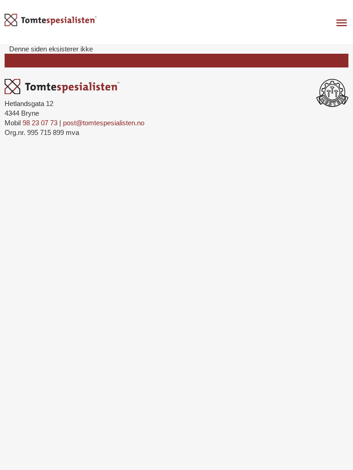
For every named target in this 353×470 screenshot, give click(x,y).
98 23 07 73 (40, 123)
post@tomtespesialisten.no (103, 123)
